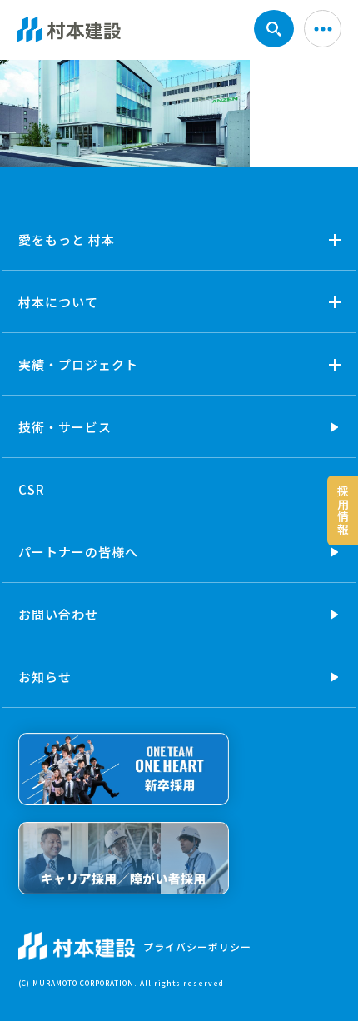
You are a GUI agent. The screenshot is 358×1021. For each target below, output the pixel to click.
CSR (31, 489)
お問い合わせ (58, 614)
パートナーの (78, 551)
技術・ (65, 427)
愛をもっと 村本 (66, 239)
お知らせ (45, 676)
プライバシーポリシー (197, 946)
